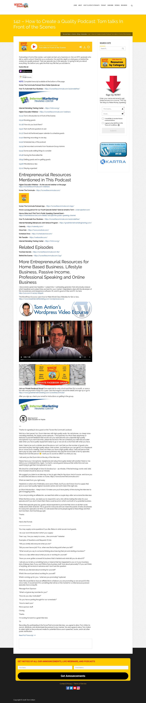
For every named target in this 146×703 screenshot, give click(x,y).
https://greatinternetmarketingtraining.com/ (76, 223)
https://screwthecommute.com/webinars (55, 112)
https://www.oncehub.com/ (38, 230)
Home (75, 5)
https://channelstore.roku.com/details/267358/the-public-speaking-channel (47, 215)
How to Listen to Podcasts (91, 5)
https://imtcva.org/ (52, 108)
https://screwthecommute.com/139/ (48, 256)
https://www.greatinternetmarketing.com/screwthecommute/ (42, 393)
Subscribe (110, 5)
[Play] (34, 46)
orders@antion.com (83, 210)
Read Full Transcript (26, 635)
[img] (88, 47)
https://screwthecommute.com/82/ (46, 252)
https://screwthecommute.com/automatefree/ (62, 89)
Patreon (117, 5)
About (80, 5)
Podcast (103, 5)
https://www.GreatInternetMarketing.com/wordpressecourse (41, 299)
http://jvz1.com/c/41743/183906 (31, 293)
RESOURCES (124, 5)
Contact (63, 684)
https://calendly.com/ (35, 226)
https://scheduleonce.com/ (42, 234)
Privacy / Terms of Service (76, 684)
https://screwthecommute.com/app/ (60, 206)
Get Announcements (73, 676)
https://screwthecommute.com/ (48, 190)
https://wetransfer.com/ (38, 237)
